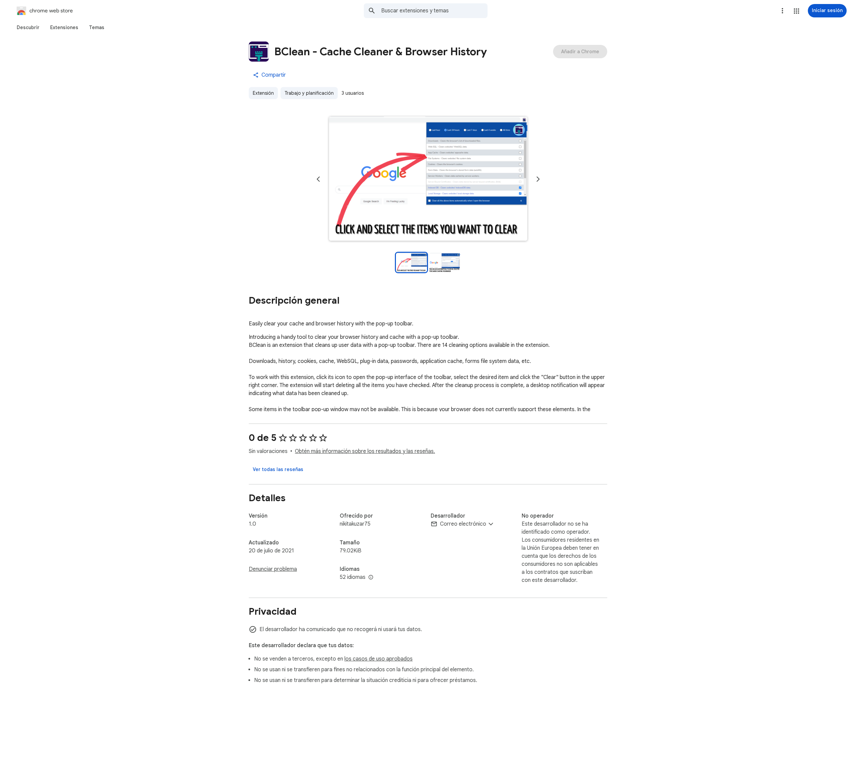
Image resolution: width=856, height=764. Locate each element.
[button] (796, 11)
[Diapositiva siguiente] (538, 179)
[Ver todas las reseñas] (278, 469)
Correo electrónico (463, 524)
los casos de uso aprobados (378, 659)
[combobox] (434, 11)
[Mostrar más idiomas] (371, 578)
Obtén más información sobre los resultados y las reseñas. (365, 451)
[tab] (28, 27)
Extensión (263, 93)
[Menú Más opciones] (782, 10)
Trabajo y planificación (309, 93)
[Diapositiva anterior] (318, 179)
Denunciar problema (273, 569)
